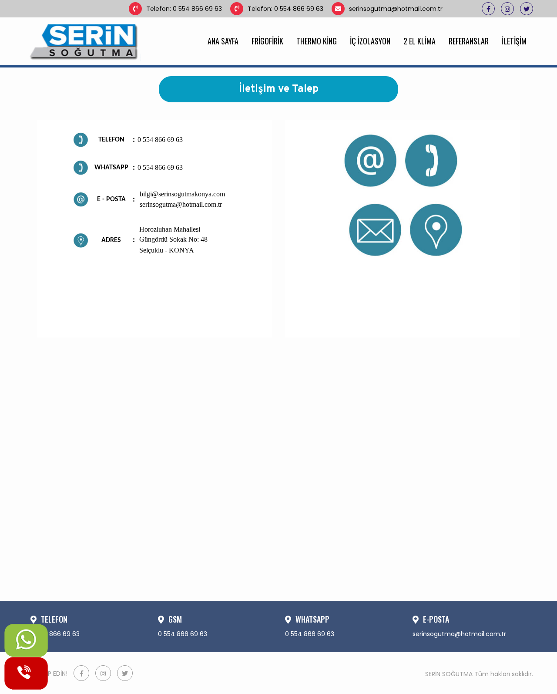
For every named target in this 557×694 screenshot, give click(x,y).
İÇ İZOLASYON (370, 41)
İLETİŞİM (514, 41)
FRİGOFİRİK (267, 41)
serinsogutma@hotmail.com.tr (396, 8)
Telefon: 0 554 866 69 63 (184, 8)
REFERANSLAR (469, 41)
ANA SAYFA (223, 41)
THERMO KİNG (316, 41)
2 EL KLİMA (419, 41)
